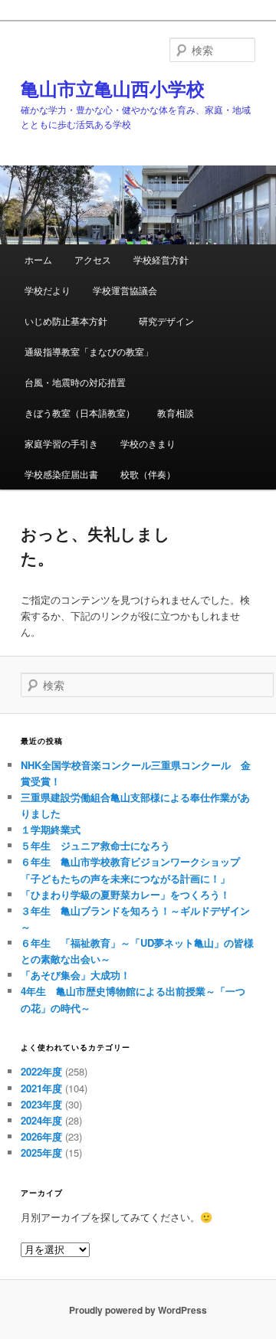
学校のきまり (148, 443)
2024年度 (41, 1120)
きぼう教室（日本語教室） (80, 412)
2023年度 (41, 1104)
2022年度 (41, 1071)
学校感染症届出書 (61, 473)
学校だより (48, 289)
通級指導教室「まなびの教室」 (89, 351)
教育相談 (175, 412)
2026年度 (41, 1136)
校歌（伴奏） (148, 473)
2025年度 (41, 1152)
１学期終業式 (50, 829)
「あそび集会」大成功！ (80, 974)
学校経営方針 (161, 259)
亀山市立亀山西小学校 (113, 88)
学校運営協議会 (125, 289)
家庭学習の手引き (61, 443)
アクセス (92, 259)
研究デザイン (166, 320)
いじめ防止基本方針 (71, 320)
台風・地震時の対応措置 (75, 381)
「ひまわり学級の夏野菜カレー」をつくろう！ (125, 894)
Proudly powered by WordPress (138, 1310)
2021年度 (41, 1088)
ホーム (38, 259)
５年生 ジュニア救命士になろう (95, 845)
